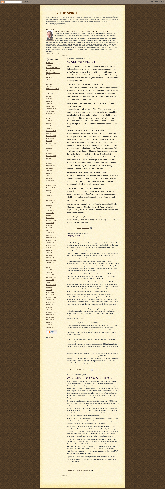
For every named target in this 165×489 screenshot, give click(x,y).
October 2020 (50, 235)
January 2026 (50, 317)
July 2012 (49, 128)
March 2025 (49, 304)
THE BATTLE (50, 82)
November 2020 (51, 237)
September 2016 (51, 183)
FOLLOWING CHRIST (53, 68)
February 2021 (50, 245)
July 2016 (49, 178)
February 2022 (50, 265)
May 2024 (49, 287)
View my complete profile (53, 53)
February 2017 (50, 188)
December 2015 (51, 165)
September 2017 (51, 198)
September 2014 (51, 153)
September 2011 (51, 108)
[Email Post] (90, 228)
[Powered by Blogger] (51, 333)
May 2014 (49, 148)
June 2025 (49, 309)
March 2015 (49, 158)
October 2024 (50, 294)
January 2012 (50, 116)
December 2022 (51, 277)
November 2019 (51, 220)
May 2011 (49, 101)
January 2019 (50, 213)
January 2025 (50, 299)
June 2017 (49, 193)
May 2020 (49, 227)
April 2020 (49, 225)
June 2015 (49, 160)
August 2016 (50, 180)
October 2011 (50, 111)
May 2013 (49, 141)
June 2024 (49, 290)
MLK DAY (49, 77)
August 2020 (50, 232)
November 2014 (51, 156)
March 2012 (49, 118)
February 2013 (50, 138)
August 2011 (50, 106)
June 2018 (49, 208)
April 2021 (49, 247)
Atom (51, 337)
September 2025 (51, 312)
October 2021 (50, 257)
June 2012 (49, 126)
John (63, 31)
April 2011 (49, 98)
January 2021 (50, 242)
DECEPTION (50, 70)
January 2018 (50, 203)
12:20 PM (79, 369)
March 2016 (49, 168)
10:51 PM (79, 470)
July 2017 (49, 195)
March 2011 (49, 96)
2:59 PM (79, 228)
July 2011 (49, 103)
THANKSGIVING (51, 79)
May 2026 (49, 322)
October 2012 (50, 133)
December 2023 (51, 285)
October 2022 (50, 275)
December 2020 (51, 240)
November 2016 (51, 185)
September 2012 (51, 131)
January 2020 (50, 223)
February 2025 (50, 302)
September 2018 (51, 210)
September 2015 (51, 163)
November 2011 (51, 113)
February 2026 (50, 319)
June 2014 (49, 150)
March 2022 (49, 267)
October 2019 (50, 218)
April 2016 (49, 170)
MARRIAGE (49, 63)
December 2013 (51, 143)
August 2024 (50, 292)
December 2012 (51, 136)
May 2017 (49, 190)
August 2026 (50, 324)
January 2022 (50, 262)
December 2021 (51, 260)
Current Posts (50, 327)
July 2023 (49, 282)
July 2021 (49, 255)
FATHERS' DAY (50, 84)
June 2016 (49, 175)
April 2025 (49, 307)
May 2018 (49, 205)
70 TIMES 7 (49, 65)
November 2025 (51, 314)
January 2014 (50, 145)
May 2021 (49, 250)
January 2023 (50, 280)
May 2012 (49, 123)
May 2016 (49, 173)
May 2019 (49, 215)
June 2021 (49, 252)
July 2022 (49, 272)
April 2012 (49, 121)
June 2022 (49, 270)
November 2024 (51, 297)
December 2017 (51, 200)
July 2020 (49, 230)
